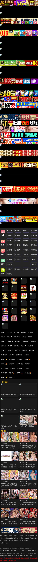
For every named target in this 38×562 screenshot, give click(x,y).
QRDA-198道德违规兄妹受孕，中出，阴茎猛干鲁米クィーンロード (9, 504)
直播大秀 (26, 368)
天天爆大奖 (19, 364)
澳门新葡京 (4, 355)
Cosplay (26, 235)
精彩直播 (3, 346)
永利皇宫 (26, 355)
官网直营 (23, 332)
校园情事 (18, 269)
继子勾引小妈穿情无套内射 (9, 410)
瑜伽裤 (26, 254)
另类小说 (9, 274)
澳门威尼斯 (4, 373)
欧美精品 (26, 231)
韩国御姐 (18, 240)
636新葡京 (12, 359)
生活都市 (9, 269)
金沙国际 (27, 364)
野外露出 (34, 245)
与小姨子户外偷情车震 (27, 395)
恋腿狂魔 (34, 250)
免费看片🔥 (4, 359)
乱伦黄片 (3, 350)
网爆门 (34, 259)
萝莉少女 (34, 231)
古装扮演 (9, 250)
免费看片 (12, 368)
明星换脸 (18, 254)
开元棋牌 (16, 332)
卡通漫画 (9, 259)
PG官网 (10, 332)
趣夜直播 (17, 350)
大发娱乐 (11, 355)
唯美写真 (26, 259)
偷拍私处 (10, 350)
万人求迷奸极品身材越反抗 (9, 427)
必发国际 (31, 350)
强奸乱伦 (18, 231)
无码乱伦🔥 (4, 364)
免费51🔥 (27, 359)
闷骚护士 (34, 254)
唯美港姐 (26, 240)
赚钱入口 (11, 377)
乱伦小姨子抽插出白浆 (27, 426)
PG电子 (3, 337)
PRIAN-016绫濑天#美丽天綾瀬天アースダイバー (28, 486)
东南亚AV (34, 240)
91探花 (18, 245)
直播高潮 (33, 341)
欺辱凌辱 (9, 245)
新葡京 (30, 337)
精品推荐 (9, 231)
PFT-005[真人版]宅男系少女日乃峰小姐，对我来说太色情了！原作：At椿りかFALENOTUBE (9, 487)
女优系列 (18, 250)
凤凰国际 (17, 341)
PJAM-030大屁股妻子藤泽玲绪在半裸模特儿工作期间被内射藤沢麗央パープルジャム (28, 449)
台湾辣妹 (9, 240)
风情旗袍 (9, 254)
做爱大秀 (19, 368)
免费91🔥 (12, 373)
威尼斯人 (3, 332)
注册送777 (17, 337)
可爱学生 (26, 250)
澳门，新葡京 (4, 368)
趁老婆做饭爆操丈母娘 (9, 395)
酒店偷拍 (16, 346)
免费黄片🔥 (4, 377)
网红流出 (26, 245)
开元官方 (11, 364)
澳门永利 (30, 332)
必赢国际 (10, 341)
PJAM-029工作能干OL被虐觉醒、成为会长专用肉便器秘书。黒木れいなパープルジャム (9, 468)
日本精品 (18, 235)
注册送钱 (9, 337)
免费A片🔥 (20, 373)
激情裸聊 (19, 359)
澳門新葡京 (19, 355)
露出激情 (18, 259)
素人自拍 (34, 235)
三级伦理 (9, 235)
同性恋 (34, 264)
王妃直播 (30, 346)
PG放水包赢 (25, 341)
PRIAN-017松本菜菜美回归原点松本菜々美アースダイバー (28, 467)
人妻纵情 (26, 269)
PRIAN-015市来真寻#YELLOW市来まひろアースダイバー (9, 448)
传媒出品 (9, 264)
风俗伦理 (34, 269)
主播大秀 (23, 346)
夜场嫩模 (24, 350)
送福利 (24, 337)
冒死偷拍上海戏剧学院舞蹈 (27, 410)
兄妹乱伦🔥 (28, 373)
